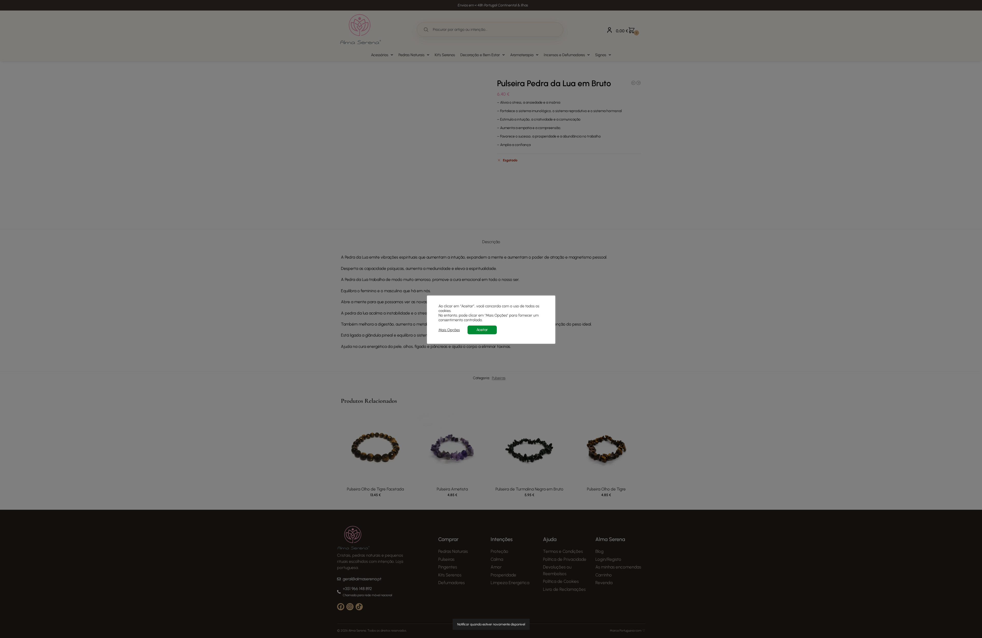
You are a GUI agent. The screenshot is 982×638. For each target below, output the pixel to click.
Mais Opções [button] (449, 330)
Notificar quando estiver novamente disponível (491, 624)
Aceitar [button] (482, 330)
